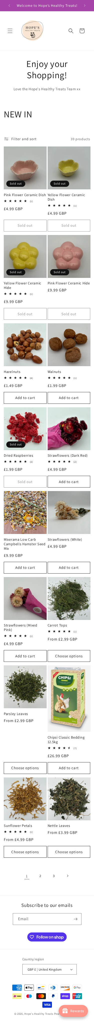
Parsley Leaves (16, 714)
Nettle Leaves (59, 825)
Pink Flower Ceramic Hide (69, 283)
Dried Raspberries (18, 455)
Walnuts (54, 371)
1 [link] (27, 876)
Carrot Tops (57, 625)
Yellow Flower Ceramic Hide (22, 285)
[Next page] (67, 875)
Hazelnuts (12, 371)
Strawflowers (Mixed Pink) (20, 627)
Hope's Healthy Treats (38, 1013)
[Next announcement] (84, 5)
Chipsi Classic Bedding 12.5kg (66, 739)
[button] (10, 30)
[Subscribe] (75, 919)
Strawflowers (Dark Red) (68, 455)
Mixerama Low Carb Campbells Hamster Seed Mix (25, 544)
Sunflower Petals (18, 825)
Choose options (69, 656)
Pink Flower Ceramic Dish (25, 195)
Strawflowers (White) (65, 539)
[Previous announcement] (9, 5)
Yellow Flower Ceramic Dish (66, 197)
